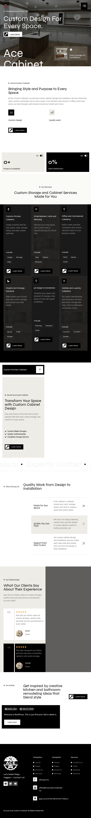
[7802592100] (35, 779)
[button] (48, 4)
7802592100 (44, 780)
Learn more (12, 722)
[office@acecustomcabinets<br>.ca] (35, 787)
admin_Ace (12, 709)
